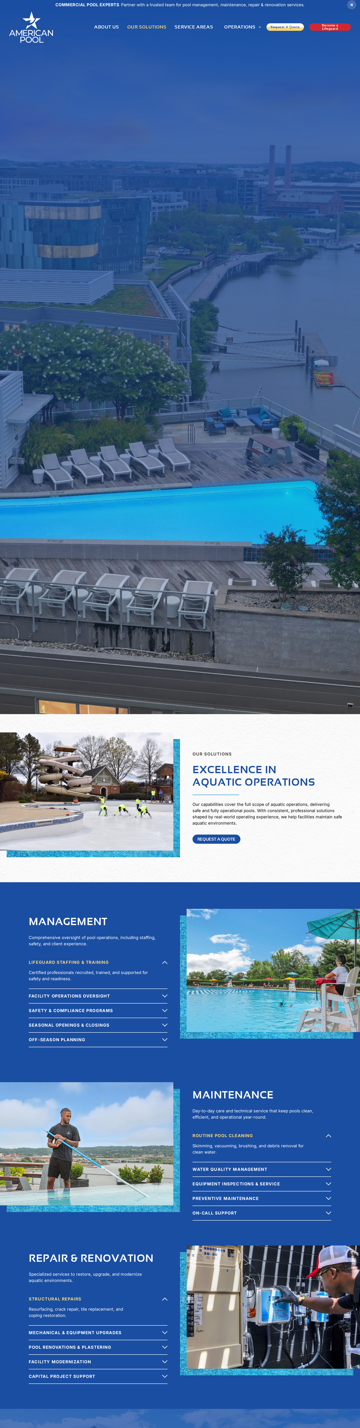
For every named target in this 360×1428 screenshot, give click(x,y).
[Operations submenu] (259, 27)
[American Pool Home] (31, 27)
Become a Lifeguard (330, 27)
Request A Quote (285, 27)
